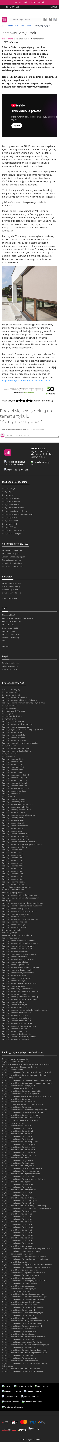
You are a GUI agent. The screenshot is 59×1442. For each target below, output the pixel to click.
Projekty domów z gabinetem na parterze (19, 911)
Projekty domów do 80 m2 (12, 759)
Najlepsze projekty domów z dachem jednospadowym (24, 1352)
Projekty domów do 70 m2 (12, 866)
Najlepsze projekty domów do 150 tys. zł (18, 1144)
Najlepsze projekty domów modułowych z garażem (23, 1371)
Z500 (2, 26)
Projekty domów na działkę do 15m (16, 1012)
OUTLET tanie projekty (11, 689)
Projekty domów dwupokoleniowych (17, 914)
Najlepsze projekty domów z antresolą (18, 1163)
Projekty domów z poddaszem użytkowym (19, 700)
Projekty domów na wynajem (14, 975)
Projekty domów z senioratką (14, 916)
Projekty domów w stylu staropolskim (17, 970)
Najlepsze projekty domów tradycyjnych (18, 1085)
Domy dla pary (8, 495)
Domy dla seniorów (10, 520)
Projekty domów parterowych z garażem (19, 954)
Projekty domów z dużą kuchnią (15, 1015)
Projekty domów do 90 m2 (12, 850)
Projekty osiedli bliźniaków (13, 721)
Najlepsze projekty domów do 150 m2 (17, 1133)
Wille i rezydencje (9, 932)
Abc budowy (13, 26)
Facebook (18, 1391)
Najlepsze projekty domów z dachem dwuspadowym (24, 1256)
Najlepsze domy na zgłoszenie (15, 1059)
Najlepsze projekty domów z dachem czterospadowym (25, 1259)
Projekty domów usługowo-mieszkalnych (19, 815)
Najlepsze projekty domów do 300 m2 (17, 1139)
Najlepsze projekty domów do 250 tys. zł (18, 1149)
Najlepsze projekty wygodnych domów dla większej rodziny (27, 1096)
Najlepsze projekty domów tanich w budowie (20, 1171)
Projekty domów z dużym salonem (16, 1018)
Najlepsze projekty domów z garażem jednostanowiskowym (27, 1264)
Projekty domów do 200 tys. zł (14, 780)
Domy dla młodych (9, 524)
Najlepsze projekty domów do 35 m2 (17, 1216)
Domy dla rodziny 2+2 (11, 501)
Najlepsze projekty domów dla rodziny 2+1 (19, 1198)
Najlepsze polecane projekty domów (17, 1254)
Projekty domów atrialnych (13, 823)
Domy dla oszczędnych (11, 533)
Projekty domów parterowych (14, 697)
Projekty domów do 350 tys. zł (14, 1028)
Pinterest (38, 1391)
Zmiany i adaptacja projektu (13, 557)
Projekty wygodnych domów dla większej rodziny (22, 729)
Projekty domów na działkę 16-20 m (16, 751)
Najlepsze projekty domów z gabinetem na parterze (23, 1272)
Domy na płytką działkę (11, 930)
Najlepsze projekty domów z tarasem (17, 1184)
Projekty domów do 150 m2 (13, 767)
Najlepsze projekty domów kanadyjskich (19, 1155)
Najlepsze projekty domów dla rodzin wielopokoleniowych (26, 1208)
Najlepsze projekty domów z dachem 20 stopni (21, 1302)
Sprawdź (41, 2)
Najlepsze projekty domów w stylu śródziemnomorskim (25, 1320)
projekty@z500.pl (42, 462)
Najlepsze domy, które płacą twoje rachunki (20, 1120)
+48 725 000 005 (20, 469)
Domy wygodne (8, 756)
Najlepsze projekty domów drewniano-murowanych (23, 1336)
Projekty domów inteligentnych (15, 825)
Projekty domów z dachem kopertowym (18, 946)
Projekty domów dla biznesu (14, 740)
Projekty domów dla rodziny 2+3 (15, 839)
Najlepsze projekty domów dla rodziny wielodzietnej (24, 1205)
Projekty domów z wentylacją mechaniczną (20, 919)
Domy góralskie (8, 796)
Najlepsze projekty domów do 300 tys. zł (18, 1152)
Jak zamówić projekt (10, 553)
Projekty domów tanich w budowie (16, 807)
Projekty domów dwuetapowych (15, 908)
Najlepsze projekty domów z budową (17, 1355)
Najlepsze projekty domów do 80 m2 (17, 1125)
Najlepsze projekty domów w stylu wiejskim (20, 1318)
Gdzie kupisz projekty (11, 586)
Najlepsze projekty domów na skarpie (18, 1176)
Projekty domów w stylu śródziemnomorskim (20, 967)
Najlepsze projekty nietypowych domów (18, 1347)
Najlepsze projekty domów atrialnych (17, 1187)
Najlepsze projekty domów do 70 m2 (17, 1230)
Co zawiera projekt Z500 (12, 550)
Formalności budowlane (12, 563)
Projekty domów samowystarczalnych (18, 972)
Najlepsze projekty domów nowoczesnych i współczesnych (26, 1072)
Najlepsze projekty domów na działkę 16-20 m (21, 1117)
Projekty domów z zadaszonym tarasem (19, 1026)
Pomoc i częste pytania (11, 560)
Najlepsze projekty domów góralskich (17, 1160)
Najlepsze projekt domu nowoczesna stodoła (21, 1251)
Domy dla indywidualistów (13, 530)
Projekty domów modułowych (14, 956)
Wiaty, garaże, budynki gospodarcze (17, 935)
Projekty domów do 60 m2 (12, 857)
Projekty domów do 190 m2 (13, 863)
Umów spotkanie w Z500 (12, 566)
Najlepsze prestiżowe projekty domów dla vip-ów (22, 1104)
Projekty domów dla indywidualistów (17, 724)
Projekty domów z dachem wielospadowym (20, 943)
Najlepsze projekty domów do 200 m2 (17, 1136)
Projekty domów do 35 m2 (12, 852)
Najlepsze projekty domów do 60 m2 (17, 1222)
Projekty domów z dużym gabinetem (17, 1023)
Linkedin (15, 1401)
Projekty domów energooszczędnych (17, 804)
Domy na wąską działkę (12, 716)
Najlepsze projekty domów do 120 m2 (17, 1131)
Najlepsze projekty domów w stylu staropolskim (22, 1323)
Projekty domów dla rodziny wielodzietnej (19, 841)
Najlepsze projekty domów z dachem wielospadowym (24, 1296)
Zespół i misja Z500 (10, 628)
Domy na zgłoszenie (10, 692)
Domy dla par (7, 491)
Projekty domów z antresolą (13, 799)
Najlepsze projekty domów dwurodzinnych (20, 1360)
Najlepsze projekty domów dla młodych (18, 1334)
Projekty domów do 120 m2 (13, 764)
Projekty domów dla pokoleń (14, 735)
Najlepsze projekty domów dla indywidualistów (21, 1091)
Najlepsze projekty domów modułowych (18, 1310)
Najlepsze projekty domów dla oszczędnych (20, 1093)
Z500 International (9, 598)
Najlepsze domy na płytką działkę (16, 1291)
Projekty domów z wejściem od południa (18, 940)
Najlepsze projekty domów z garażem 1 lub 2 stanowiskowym (27, 1080)
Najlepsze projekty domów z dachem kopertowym (23, 1299)
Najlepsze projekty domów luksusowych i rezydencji (24, 1112)
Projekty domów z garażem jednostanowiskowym (22, 903)
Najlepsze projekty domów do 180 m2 (17, 1235)
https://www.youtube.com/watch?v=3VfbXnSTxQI (27, 380)
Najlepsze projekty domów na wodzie (17, 1246)
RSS (10, 1386)
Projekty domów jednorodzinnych (16, 748)
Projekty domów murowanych (14, 1004)
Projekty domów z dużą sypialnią (15, 1039)
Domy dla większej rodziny (13, 508)
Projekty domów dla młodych (14, 980)
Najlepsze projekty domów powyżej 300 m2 (20, 1141)
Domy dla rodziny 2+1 (11, 498)
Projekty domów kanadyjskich (14, 791)
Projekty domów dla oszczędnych (16, 727)
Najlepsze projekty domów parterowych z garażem (23, 1307)
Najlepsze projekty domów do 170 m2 (17, 1224)
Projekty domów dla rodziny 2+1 (15, 833)
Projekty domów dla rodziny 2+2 (15, 836)
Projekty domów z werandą (13, 986)
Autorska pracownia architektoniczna (17, 618)
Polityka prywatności (10, 666)
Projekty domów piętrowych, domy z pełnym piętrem (23, 703)
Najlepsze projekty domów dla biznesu (18, 1107)
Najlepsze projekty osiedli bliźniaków (17, 1088)
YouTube (28, 1386)
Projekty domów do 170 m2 (13, 860)
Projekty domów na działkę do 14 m (16, 1020)
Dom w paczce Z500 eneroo (13, 711)
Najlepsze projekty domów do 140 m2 (17, 1240)
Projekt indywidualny (11, 634)
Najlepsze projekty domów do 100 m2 (17, 1128)
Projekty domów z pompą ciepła (15, 922)
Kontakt (5, 646)
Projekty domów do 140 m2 (13, 876)
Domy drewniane (9, 708)
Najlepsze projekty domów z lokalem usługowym (22, 1312)
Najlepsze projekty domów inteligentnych (19, 1189)
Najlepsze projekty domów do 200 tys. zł (18, 1147)
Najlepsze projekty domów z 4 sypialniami (19, 1304)
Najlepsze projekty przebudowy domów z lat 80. (22, 1342)
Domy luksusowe (9, 745)
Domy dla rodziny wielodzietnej (15, 511)
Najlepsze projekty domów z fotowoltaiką (19, 1315)
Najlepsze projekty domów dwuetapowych (20, 1270)
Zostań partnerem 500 (11, 583)
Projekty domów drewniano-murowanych (19, 983)
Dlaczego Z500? (8, 615)
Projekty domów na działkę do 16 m (16, 1034)
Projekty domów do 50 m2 (12, 855)
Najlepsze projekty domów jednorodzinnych (20, 1115)
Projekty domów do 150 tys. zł (14, 777)
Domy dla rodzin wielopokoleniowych (17, 514)
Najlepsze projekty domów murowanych (19, 1358)
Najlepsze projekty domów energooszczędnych (22, 1168)
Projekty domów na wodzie (13, 882)
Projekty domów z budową (13, 1002)
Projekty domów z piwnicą (13, 817)
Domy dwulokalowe (10, 753)
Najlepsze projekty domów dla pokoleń (18, 1101)
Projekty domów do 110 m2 (13, 868)
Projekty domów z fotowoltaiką (15, 962)
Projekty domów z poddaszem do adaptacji (20, 996)
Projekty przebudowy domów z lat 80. (17, 988)
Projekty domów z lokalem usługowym (18, 959)
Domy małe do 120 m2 (11, 695)
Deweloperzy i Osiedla (11, 593)
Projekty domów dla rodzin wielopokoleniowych (22, 844)
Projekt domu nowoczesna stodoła (16, 887)
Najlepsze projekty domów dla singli (17, 1192)
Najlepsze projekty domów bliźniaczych (18, 1286)
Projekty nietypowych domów (14, 994)
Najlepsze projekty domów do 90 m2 (17, 1214)
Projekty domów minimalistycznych (16, 978)
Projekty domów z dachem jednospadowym (20, 999)
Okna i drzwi (26, 26)
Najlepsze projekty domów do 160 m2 (17, 1243)
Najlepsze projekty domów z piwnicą (17, 1182)
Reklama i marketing (10, 637)
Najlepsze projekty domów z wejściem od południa (23, 1294)
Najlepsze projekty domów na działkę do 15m (21, 1368)
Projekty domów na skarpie (13, 812)
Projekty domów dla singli (12, 828)
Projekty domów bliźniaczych (14, 924)
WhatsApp (18, 1407)
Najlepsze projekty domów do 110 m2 (17, 1232)
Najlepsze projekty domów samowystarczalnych (22, 1326)
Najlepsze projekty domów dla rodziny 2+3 (19, 1203)
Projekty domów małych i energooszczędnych (21, 991)
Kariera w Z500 (8, 631)
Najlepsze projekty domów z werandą (18, 1339)
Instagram (37, 1401)
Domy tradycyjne (9, 719)
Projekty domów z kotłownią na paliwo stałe (20, 743)
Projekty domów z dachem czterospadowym (20, 898)
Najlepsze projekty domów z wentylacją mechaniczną (24, 1280)
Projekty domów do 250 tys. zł (14, 783)
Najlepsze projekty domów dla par (16, 1099)
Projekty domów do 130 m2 (13, 873)
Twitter (16, 1396)
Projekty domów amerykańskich (15, 788)
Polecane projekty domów (13, 892)
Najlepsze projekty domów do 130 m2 (17, 1238)
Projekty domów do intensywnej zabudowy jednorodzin (25, 1010)
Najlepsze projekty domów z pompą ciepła (19, 1283)
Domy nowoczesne (10, 705)
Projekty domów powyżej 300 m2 (15, 775)
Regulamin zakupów (10, 663)
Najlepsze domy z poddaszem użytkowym (19, 1067)
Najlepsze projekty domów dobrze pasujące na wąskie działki (27, 1083)
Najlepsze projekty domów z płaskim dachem (21, 1173)
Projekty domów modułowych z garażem (19, 1036)
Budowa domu (8, 624)
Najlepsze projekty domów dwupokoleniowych (21, 1275)
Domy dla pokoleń (9, 517)
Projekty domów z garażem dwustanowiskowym (22, 906)
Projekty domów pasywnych (14, 801)
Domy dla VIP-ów (9, 527)
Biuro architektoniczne (11, 621)
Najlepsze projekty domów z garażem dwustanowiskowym (26, 1267)
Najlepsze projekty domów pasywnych (18, 1166)
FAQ (3, 641)
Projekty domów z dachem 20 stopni (17, 948)
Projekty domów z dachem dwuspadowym (19, 895)
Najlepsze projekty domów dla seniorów (19, 1211)
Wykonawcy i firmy (10, 589)
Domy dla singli (8, 488)
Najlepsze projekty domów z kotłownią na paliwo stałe (24, 1109)
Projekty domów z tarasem (13, 820)
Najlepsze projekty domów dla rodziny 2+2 (19, 1200)
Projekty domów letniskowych (14, 884)
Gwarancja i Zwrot (9, 669)
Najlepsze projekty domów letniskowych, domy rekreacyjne (27, 1248)
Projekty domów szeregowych (14, 927)
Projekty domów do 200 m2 (13, 769)
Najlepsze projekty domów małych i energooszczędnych (25, 1344)
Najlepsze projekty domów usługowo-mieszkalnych (23, 1179)
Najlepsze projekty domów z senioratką (18, 1278)
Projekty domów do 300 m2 (13, 772)
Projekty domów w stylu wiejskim (15, 964)
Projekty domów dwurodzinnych (15, 1007)
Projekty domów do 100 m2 (13, 761)
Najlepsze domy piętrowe (12, 1069)
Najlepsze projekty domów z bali (15, 1157)
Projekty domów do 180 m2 (13, 871)
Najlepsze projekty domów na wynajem (18, 1328)
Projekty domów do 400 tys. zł (14, 1031)
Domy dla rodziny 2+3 (11, 504)
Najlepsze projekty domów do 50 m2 (17, 1219)
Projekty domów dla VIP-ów (13, 737)
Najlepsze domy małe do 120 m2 (15, 1061)
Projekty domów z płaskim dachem (16, 809)
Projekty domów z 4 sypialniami (15, 951)
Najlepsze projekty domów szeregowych (19, 1288)
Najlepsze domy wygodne (13, 1123)
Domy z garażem (9, 713)
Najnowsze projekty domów (13, 890)
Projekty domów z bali (11, 793)
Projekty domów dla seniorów (14, 847)
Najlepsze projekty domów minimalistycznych (21, 1331)
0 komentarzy (37, 38)
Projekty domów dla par (12, 732)
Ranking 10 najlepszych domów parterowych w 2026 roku (26, 1064)
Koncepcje (6, 900)
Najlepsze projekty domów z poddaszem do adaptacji (24, 1350)
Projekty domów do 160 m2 (13, 879)
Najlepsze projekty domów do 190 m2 (17, 1227)
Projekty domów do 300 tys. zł (14, 785)
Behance (36, 1396)
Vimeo (45, 1386)
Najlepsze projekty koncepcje (14, 1262)
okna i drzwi (7, 38)
